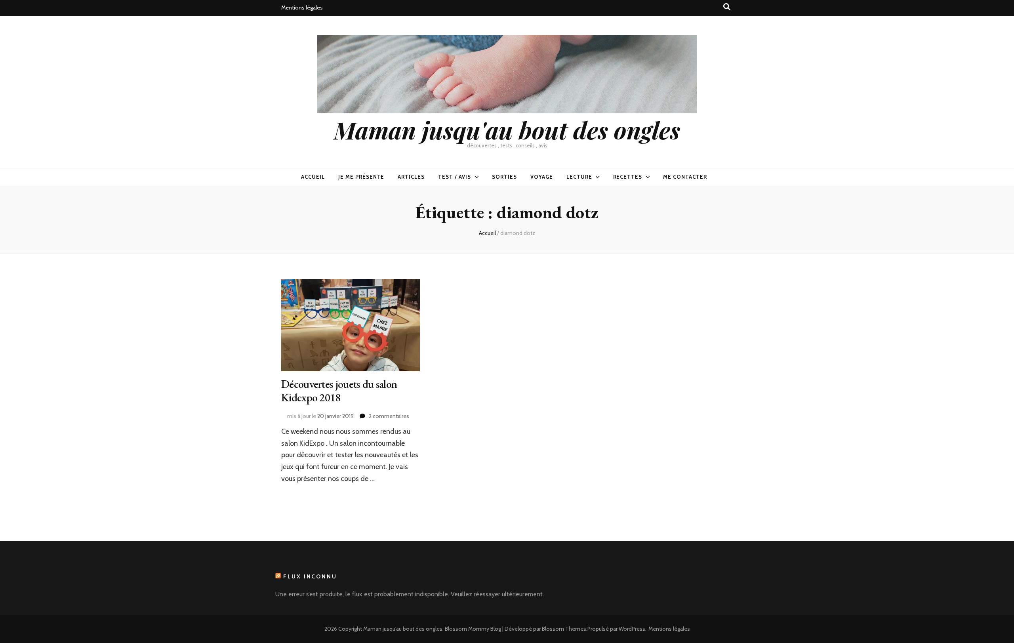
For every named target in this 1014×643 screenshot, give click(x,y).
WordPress (632, 628)
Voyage (541, 177)
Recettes (627, 177)
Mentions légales (302, 7)
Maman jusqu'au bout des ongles (507, 129)
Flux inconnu (310, 576)
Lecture (579, 177)
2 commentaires (389, 416)
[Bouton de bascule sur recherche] (726, 7)
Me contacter (685, 177)
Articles (411, 177)
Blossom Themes (564, 628)
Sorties (504, 177)
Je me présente (361, 177)
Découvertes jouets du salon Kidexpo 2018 (339, 390)
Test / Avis (454, 177)
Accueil (313, 177)
